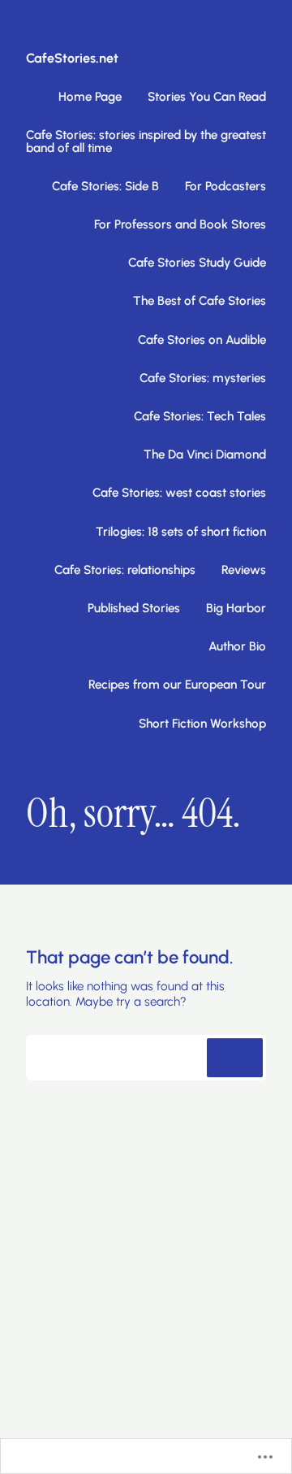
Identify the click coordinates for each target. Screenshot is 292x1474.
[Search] (235, 1057)
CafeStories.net (72, 58)
